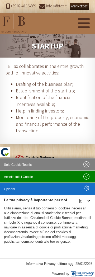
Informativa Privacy (40, 264)
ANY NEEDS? (79, 6)
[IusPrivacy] (82, 274)
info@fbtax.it (55, 5)
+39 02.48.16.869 (23, 5)
